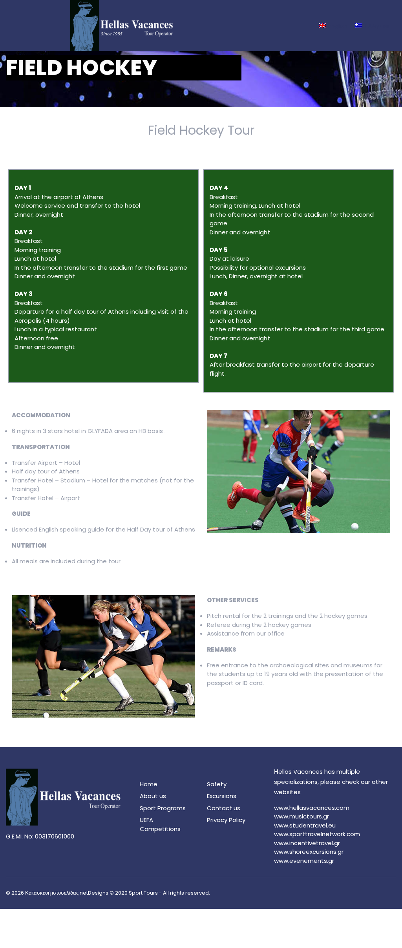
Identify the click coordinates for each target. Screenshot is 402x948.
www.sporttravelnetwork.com (317, 834)
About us (153, 796)
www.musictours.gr (301, 816)
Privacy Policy (226, 820)
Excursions (221, 796)
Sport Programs (163, 808)
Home (148, 784)
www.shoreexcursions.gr (309, 852)
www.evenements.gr (304, 861)
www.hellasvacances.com (311, 808)
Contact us (223, 808)
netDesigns (94, 893)
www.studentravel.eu (305, 825)
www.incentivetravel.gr (307, 843)
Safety (217, 784)
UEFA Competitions (160, 824)
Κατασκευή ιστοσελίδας (52, 893)
